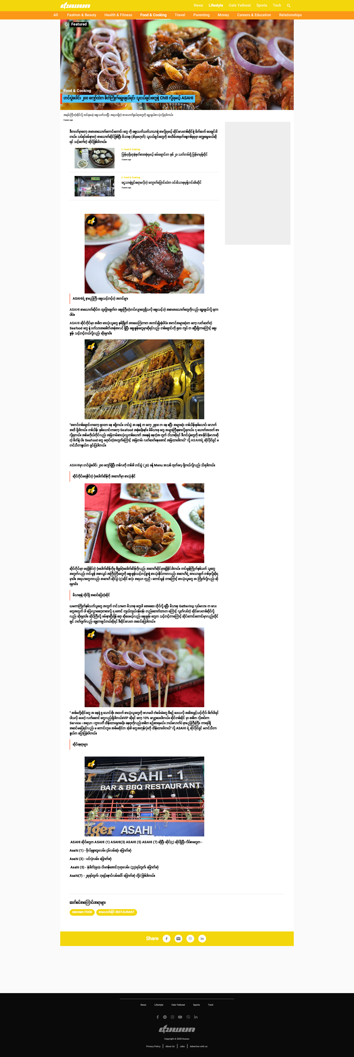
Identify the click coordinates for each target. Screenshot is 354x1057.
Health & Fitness (118, 15)
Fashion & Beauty (81, 15)
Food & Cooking (153, 15)
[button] (82, 912)
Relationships (290, 15)
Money (223, 15)
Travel (180, 15)
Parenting (201, 15)
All (55, 15)
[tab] (55, 15)
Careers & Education (254, 15)
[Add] (166, 939)
